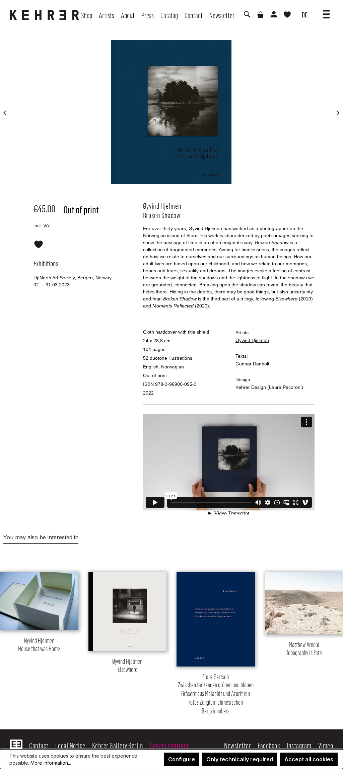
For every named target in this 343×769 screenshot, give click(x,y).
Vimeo (325, 745)
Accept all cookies (308, 759)
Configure (181, 759)
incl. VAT (42, 225)
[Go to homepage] (46, 15)
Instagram (299, 745)
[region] (171, 635)
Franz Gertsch (216, 694)
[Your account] (273, 15)
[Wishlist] (287, 15)
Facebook (269, 745)
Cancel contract (169, 745)
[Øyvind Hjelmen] (171, 112)
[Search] (246, 15)
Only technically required (239, 759)
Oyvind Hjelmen (252, 340)
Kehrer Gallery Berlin (117, 745)
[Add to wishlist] (38, 243)
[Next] (338, 112)
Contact (39, 745)
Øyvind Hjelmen (39, 645)
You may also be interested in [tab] (40, 537)
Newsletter (237, 745)
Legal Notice (70, 745)
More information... (50, 763)
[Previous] (5, 112)
